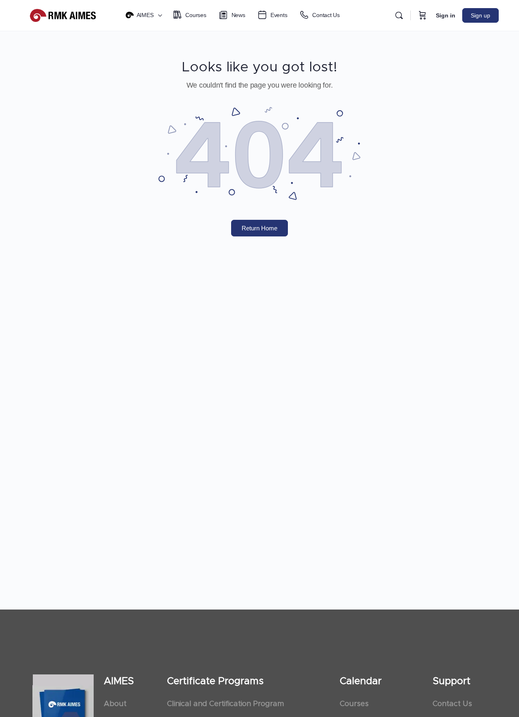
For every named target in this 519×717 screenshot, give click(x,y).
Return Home (259, 228)
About (115, 704)
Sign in (445, 15)
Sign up (480, 15)
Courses (354, 704)
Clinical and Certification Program (225, 704)
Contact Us (452, 704)
